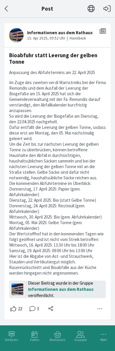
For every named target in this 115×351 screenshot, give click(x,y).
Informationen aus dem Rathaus (60, 289)
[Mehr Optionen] (100, 309)
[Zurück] (6, 8)
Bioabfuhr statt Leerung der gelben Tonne (53, 58)
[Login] (107, 8)
